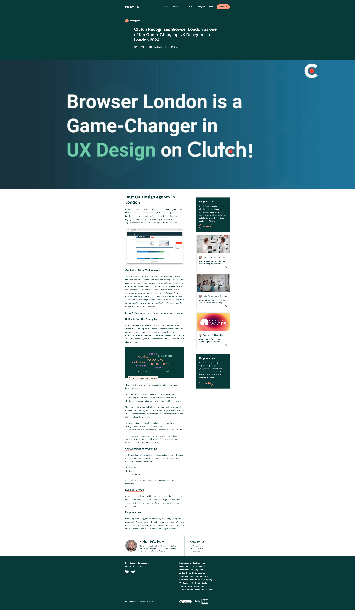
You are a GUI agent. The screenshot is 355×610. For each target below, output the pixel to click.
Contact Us (143, 602)
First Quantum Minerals (173, 313)
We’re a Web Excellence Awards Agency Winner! (209, 340)
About (165, 7)
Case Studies (189, 7)
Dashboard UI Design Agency (192, 566)
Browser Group (131, 602)
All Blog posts (135, 21)
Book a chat (206, 226)
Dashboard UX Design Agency (192, 563)
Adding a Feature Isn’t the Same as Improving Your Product (213, 263)
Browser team (198, 548)
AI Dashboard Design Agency (192, 573)
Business (196, 551)
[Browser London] (132, 7)
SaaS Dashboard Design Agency (193, 576)
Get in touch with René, (142, 525)
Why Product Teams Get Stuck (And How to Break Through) (212, 301)
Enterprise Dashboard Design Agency (195, 580)
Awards (196, 546)
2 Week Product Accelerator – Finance (196, 590)
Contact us (223, 7)
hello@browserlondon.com (137, 563)
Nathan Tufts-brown (148, 47)
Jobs (211, 7)
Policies (152, 602)
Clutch (128, 213)
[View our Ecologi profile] (201, 601)
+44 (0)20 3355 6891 (134, 566)
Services (175, 7)
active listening (170, 223)
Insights (201, 7)
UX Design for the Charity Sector (193, 583)
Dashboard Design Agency (191, 570)
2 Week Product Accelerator (191, 586)
